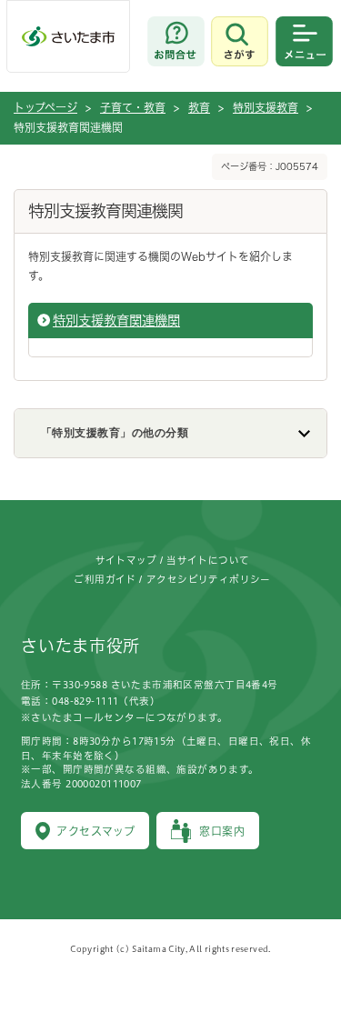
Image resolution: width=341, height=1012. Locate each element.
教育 (199, 107)
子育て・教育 (132, 107)
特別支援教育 (265, 107)
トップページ (45, 107)
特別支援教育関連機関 (116, 320)
